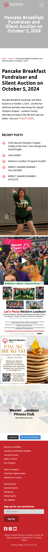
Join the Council (11, 455)
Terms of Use (31, 545)
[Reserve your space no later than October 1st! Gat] (24, 359)
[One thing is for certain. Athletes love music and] (24, 261)
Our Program (10, 463)
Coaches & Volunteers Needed (17, 451)
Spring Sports (10, 484)
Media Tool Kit (10, 459)
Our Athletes (9, 500)
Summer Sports (11, 488)
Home (4, 59)
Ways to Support (11, 469)
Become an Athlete (12, 447)
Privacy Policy (17, 545)
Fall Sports (8, 492)
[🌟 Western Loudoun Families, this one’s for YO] (24, 310)
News (11, 59)
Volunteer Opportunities (14, 473)
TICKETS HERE (26, 118)
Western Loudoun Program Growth (27, 161)
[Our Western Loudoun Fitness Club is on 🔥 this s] (24, 409)
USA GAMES (14, 155)
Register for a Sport (12, 477)
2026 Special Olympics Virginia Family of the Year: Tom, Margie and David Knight (27, 146)
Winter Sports (10, 496)
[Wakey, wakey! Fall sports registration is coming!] (24, 211)
